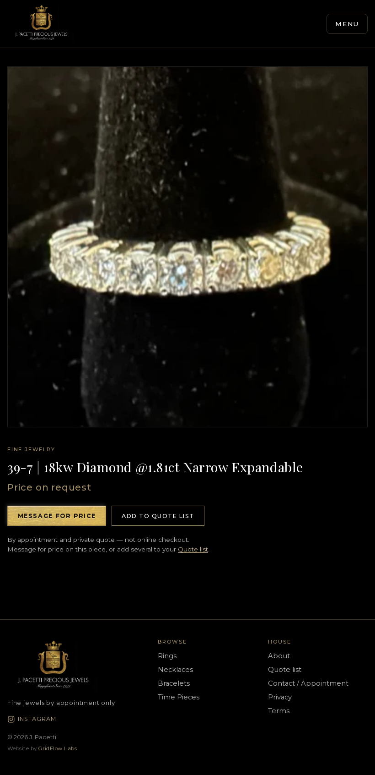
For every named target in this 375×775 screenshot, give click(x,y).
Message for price (57, 516)
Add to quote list (158, 516)
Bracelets (174, 683)
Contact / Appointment (308, 683)
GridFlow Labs (57, 748)
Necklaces (175, 670)
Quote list (193, 549)
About (279, 656)
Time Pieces (178, 697)
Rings (167, 656)
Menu (347, 23)
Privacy (280, 697)
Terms (278, 711)
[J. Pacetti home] (41, 23)
